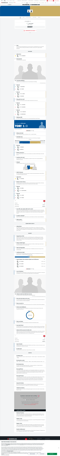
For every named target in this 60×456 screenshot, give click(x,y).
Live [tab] (20, 17)
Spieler (45, 2)
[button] (55, 2)
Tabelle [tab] (39, 17)
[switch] (26, 399)
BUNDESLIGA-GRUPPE (43, 0)
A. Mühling (26, 21)
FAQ (47, 2)
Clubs (32, 2)
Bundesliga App (50, 0)
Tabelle (30, 2)
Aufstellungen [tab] (28, 17)
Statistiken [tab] (34, 17)
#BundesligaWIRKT (24, 0)
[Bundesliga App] (47, 0)
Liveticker (34, 2)
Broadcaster (19, 0)
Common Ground (30, 0)
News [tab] (23, 17)
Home (22, 2)
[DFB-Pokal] (10, 0)
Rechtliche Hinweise (39, 438)
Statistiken (42, 2)
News (24, 2)
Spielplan (27, 2)
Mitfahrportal (36, 0)
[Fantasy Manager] (53, 0)
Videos (37, 2)
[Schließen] (59, 448)
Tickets (40, 2)
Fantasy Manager (56, 0)
